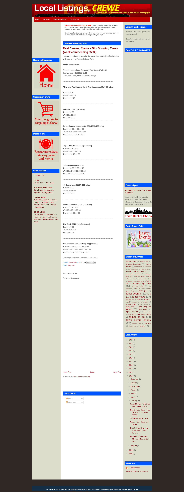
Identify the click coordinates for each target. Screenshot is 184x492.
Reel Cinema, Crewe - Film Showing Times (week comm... (140, 412)
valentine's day (136, 323)
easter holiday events (136, 271)
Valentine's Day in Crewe (139, 418)
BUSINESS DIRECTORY (43, 188)
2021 (131, 343)
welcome (148, 323)
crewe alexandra (133, 269)
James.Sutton (134, 468)
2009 (131, 450)
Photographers (47, 193)
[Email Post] (84, 262)
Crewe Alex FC (50, 214)
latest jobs (143, 291)
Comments (72, 402)
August (134, 390)
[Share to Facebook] (95, 262)
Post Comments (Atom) (81, 377)
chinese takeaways (133, 264)
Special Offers (48, 219)
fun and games (140, 288)
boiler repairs (144, 261)
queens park (131, 304)
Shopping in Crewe (60, 19)
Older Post (117, 372)
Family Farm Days (47, 202)
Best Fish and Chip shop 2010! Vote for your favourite (139, 430)
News (52, 183)
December (135, 379)
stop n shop (147, 311)
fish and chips (137, 286)
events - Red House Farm (136, 281)
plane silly (134, 302)
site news (143, 309)
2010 (131, 376)
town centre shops (138, 319)
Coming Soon (38, 214)
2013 (131, 365)
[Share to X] (92, 262)
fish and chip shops (141, 283)
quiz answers (144, 304)
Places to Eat (74, 19)
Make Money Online (130, 489)
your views (142, 326)
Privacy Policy (81, 489)
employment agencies (133, 274)
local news (138, 296)
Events (36, 183)
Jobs (46, 183)
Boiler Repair (38, 190)
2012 (131, 369)
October (134, 383)
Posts (70, 399)
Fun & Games (52, 217)
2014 (131, 361)
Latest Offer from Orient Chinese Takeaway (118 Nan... (139, 439)
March (133, 397)
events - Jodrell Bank (144, 279)
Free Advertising (39, 217)
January (134, 446)
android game (131, 261)
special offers (132, 311)
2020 (131, 347)
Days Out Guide (94, 489)
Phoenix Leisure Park (41, 205)
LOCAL (36, 180)
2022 (131, 340)
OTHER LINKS (39, 212)
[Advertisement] (44, 265)
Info (41, 183)
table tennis (131, 314)
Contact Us (46, 19)
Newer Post (67, 372)
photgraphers (130, 299)
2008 (131, 454)
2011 (131, 372)
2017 (131, 354)
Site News (37, 219)
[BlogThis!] (90, 262)
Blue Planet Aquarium (41, 200)
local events (133, 293)
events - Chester (140, 276)
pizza (139, 299)
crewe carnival (145, 269)
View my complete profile (137, 471)
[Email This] (87, 262)
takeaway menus (144, 314)
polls (141, 302)
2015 (131, 358)
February (134, 401)
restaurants (130, 307)
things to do (71, 265)
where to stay (132, 326)
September (135, 386)
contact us (148, 266)
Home (37, 19)
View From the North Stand (111, 489)
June (133, 393)
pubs (146, 302)
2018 (131, 351)
